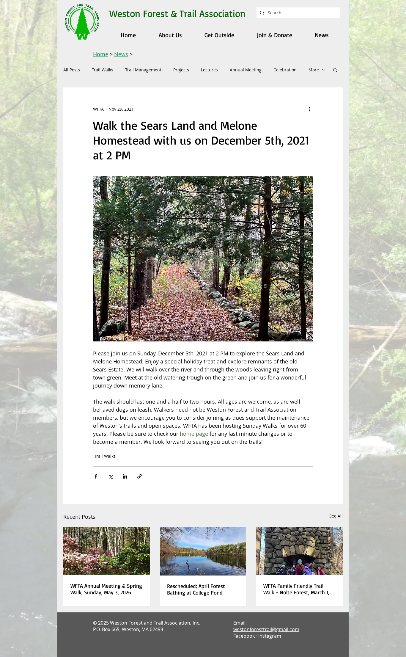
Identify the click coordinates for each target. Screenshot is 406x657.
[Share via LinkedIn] (125, 476)
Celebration (285, 69)
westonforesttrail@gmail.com (266, 629)
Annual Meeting (246, 69)
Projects (181, 69)
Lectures (209, 69)
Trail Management (143, 69)
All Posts (71, 69)
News (121, 54)
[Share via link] (139, 476)
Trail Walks (102, 69)
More (314, 69)
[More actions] (309, 108)
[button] (335, 69)
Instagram (269, 636)
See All (336, 516)
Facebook (244, 636)
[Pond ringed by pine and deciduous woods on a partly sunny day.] (203, 551)
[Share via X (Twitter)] (110, 476)
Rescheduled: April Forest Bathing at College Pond (196, 589)
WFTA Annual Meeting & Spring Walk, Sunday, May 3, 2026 (106, 588)
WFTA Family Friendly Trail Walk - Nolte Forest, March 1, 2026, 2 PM (296, 588)
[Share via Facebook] (96, 476)
